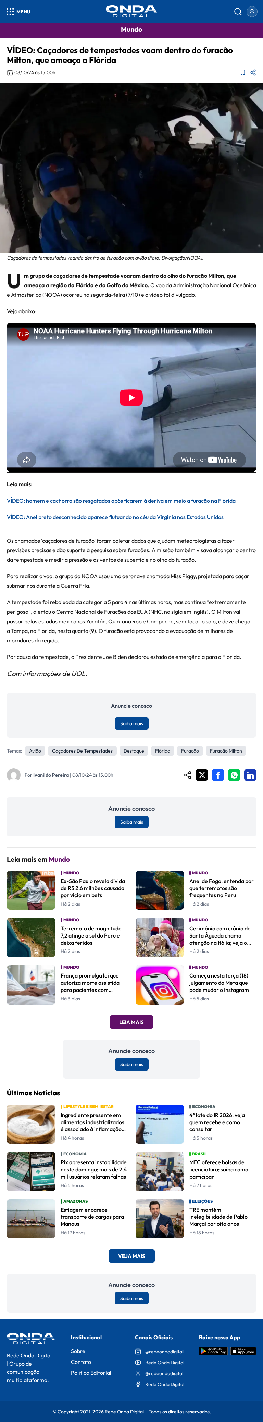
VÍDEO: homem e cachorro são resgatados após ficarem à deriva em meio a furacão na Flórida (121, 500)
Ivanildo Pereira (51, 775)
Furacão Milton (226, 751)
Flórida (162, 751)
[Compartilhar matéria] (253, 72)
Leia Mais (131, 1022)
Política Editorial (91, 1372)
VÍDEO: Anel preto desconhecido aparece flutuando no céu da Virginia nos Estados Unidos (115, 517)
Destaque (134, 751)
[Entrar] (252, 11)
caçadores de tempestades (82, 751)
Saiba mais (131, 723)
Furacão (190, 751)
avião (35, 751)
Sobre (78, 1350)
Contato (81, 1361)
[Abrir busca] (238, 11)
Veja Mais (131, 1256)
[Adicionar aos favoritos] (243, 72)
